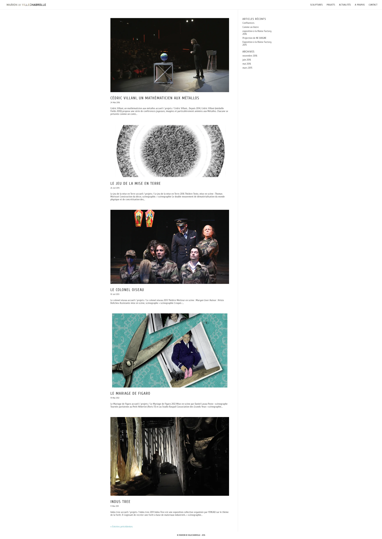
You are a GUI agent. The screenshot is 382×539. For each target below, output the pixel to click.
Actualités (345, 5)
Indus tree (120, 501)
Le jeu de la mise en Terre (135, 183)
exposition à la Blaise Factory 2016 (256, 32)
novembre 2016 (249, 55)
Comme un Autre (250, 27)
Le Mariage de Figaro (130, 393)
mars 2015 (247, 67)
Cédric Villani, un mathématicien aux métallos (154, 98)
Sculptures (316, 5)
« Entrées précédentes (121, 526)
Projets (331, 5)
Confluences (248, 22)
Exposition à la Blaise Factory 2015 (256, 43)
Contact (373, 5)
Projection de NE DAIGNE (254, 38)
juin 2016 (246, 59)
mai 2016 (246, 63)
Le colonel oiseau (127, 290)
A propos (360, 5)
